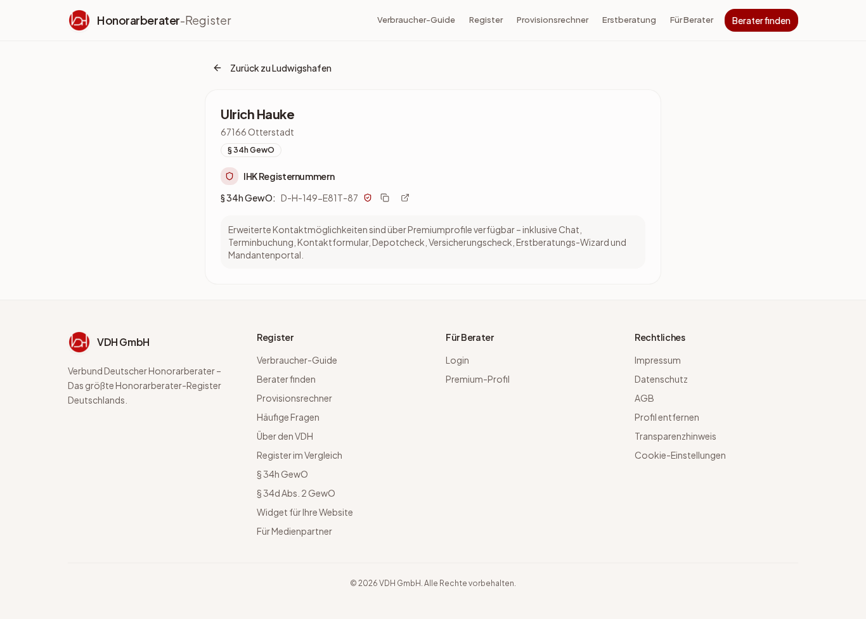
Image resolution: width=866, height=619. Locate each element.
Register (486, 20)
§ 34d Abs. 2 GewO (296, 493)
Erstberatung (629, 20)
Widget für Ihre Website (305, 512)
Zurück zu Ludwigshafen (281, 67)
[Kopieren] (384, 197)
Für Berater (691, 20)
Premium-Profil (478, 379)
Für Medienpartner (294, 531)
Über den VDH (285, 436)
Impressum (658, 360)
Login (457, 360)
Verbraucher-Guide (416, 20)
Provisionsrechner (552, 20)
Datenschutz (661, 379)
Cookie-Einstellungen (680, 455)
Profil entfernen (667, 417)
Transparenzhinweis (675, 436)
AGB (644, 398)
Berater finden (761, 20)
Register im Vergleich (299, 455)
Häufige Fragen (288, 417)
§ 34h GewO (282, 474)
